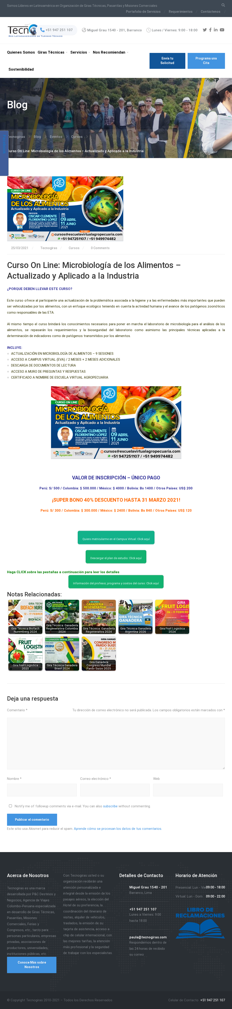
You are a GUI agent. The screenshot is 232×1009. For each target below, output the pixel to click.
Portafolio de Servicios (143, 11)
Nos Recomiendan (109, 52)
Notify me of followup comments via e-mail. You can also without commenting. (82, 806)
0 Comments (100, 248)
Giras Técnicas (51, 52)
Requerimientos (181, 11)
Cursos (74, 248)
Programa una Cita (206, 61)
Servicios (78, 52)
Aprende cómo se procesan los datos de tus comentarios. (118, 829)
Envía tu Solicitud (167, 61)
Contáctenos (210, 11)
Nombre (14, 779)
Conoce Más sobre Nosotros (32, 965)
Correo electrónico (95, 779)
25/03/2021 (19, 248)
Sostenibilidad (21, 69)
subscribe (110, 806)
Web (156, 779)
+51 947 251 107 (212, 1000)
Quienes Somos (21, 52)
